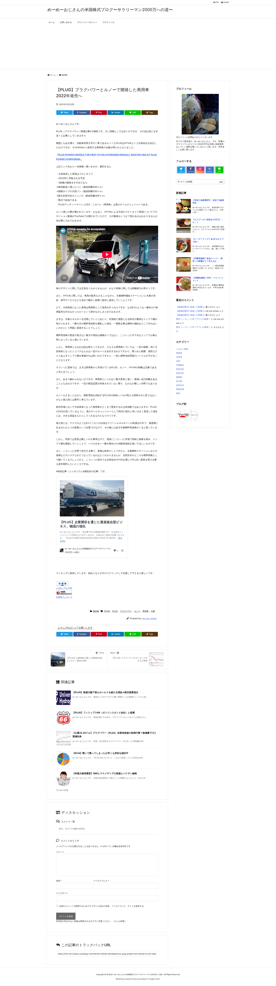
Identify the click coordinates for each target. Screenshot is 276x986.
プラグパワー (126, 611)
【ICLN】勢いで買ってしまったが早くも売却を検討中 (100, 753)
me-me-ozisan (149, 618)
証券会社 (180, 385)
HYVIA (107, 611)
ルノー (137, 611)
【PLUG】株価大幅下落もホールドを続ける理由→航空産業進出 (105, 692)
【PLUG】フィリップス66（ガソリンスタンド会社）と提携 (103, 712)
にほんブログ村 (64, 588)
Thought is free (153, 979)
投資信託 (180, 369)
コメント (60, 852)
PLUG (115, 611)
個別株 (64, 75)
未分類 (179, 381)
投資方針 (180, 373)
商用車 (146, 611)
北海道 (179, 357)
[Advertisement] (138, 47)
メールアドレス (101, 880)
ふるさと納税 (182, 349)
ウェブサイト (62, 893)
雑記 (178, 393)
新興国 (179, 377)
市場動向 (180, 365)
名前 (59, 880)
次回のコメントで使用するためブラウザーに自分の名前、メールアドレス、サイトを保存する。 (102, 906)
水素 (153, 611)
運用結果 (180, 389)
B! (209, 169)
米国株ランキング (64, 597)
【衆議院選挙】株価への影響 (189, 307)
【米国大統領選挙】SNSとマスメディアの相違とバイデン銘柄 (104, 773)
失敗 (178, 361)
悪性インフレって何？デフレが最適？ (193, 319)
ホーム (53, 75)
